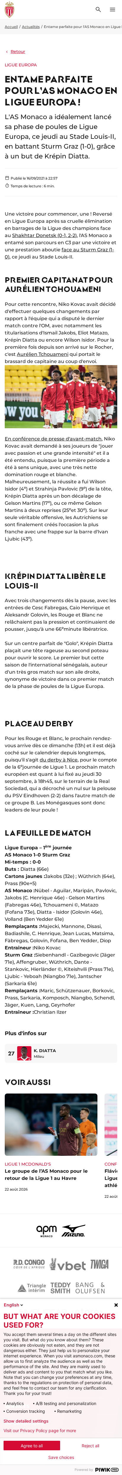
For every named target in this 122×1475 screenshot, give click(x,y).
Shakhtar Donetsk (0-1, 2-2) (44, 235)
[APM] (46, 1230)
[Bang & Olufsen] (90, 1288)
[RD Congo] (29, 1264)
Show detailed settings (26, 1421)
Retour (18, 51)
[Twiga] (99, 1264)
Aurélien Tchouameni (42, 354)
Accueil (11, 26)
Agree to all (32, 1445)
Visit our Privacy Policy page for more (40, 1430)
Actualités (31, 26)
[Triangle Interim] (31, 1288)
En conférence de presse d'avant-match (53, 439)
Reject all (90, 1445)
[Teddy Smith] (61, 1288)
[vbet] (67, 1264)
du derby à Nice (59, 760)
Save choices (61, 1457)
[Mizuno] (73, 1230)
